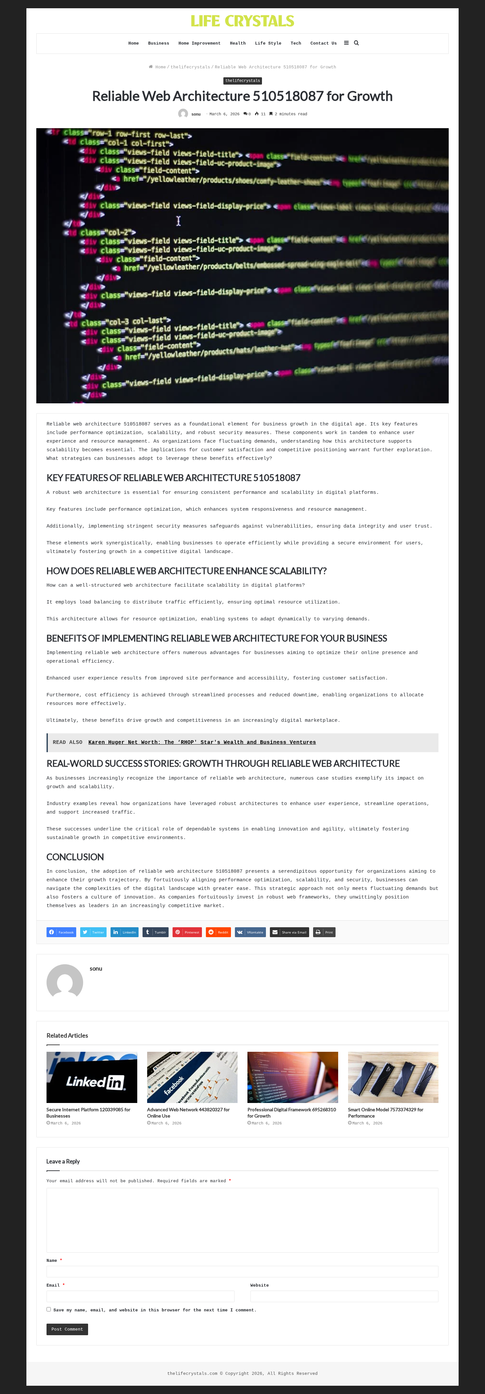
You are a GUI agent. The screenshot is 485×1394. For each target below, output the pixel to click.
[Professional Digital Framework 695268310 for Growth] (292, 1077)
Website (259, 1285)
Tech (296, 43)
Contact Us (323, 43)
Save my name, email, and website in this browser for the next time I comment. (155, 1310)
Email (56, 1285)
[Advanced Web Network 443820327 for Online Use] (192, 1077)
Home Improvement (199, 43)
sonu (196, 114)
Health (238, 43)
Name (54, 1260)
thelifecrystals (190, 67)
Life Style (268, 43)
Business (158, 43)
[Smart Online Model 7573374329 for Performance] (393, 1077)
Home (133, 43)
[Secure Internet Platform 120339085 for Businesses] (92, 1077)
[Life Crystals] (242, 21)
